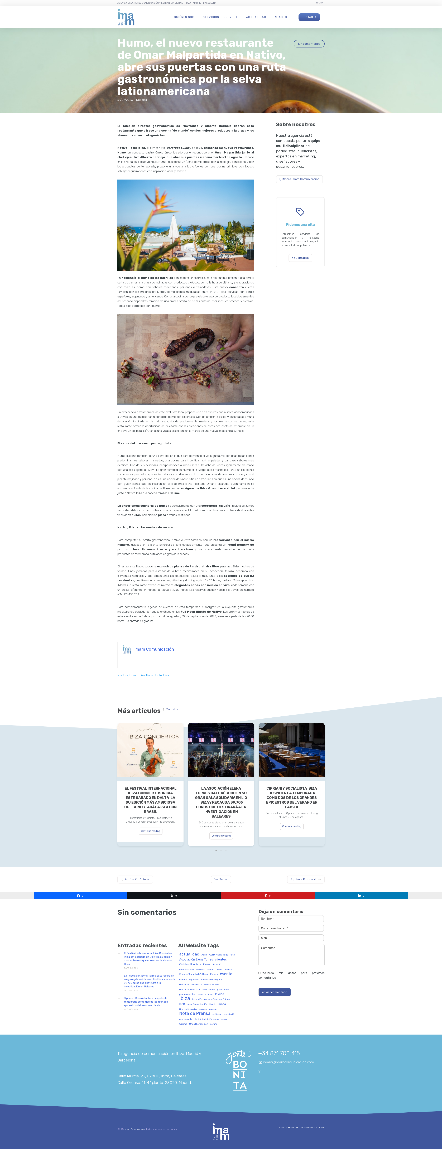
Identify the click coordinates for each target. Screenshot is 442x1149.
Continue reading (150, 831)
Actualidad (256, 17)
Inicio (319, 2)
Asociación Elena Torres (196, 959)
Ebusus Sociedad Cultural (193, 974)
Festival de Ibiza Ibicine (189, 989)
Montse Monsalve (188, 1009)
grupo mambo (187, 994)
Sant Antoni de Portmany (207, 1019)
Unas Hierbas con (198, 1024)
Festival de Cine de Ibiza (190, 985)
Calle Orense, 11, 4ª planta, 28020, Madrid (154, 1082)
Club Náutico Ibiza (190, 964)
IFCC (182, 1004)
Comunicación (213, 964)
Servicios (211, 17)
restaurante (186, 1019)
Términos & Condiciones (313, 1127)
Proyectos (233, 17)
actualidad (189, 954)
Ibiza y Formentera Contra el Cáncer (211, 999)
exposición (194, 979)
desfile (220, 970)
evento (226, 974)
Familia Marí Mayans (211, 979)
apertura (122, 675)
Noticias (141, 100)
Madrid (212, 1004)
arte (232, 955)
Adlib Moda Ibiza (218, 954)
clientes (221, 959)
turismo (183, 1024)
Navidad (213, 1009)
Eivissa (214, 974)
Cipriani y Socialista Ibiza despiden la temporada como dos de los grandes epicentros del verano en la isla (291, 797)
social (224, 1019)
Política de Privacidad (288, 1127)
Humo (133, 675)
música (203, 1009)
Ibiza (142, 675)
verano (214, 1024)
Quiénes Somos (186, 17)
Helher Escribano (205, 994)
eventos (183, 979)
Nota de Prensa (194, 1013)
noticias (217, 1014)
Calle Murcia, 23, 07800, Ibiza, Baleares (151, 1076)
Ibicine (219, 994)
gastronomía (223, 989)
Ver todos (172, 709)
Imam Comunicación (154, 649)
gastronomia (209, 989)
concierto (200, 970)
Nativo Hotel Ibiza (157, 675)
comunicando (186, 969)
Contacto (279, 17)
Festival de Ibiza (211, 984)
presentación (229, 1014)
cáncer (210, 969)
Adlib (204, 954)
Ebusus (229, 969)
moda (222, 1004)
